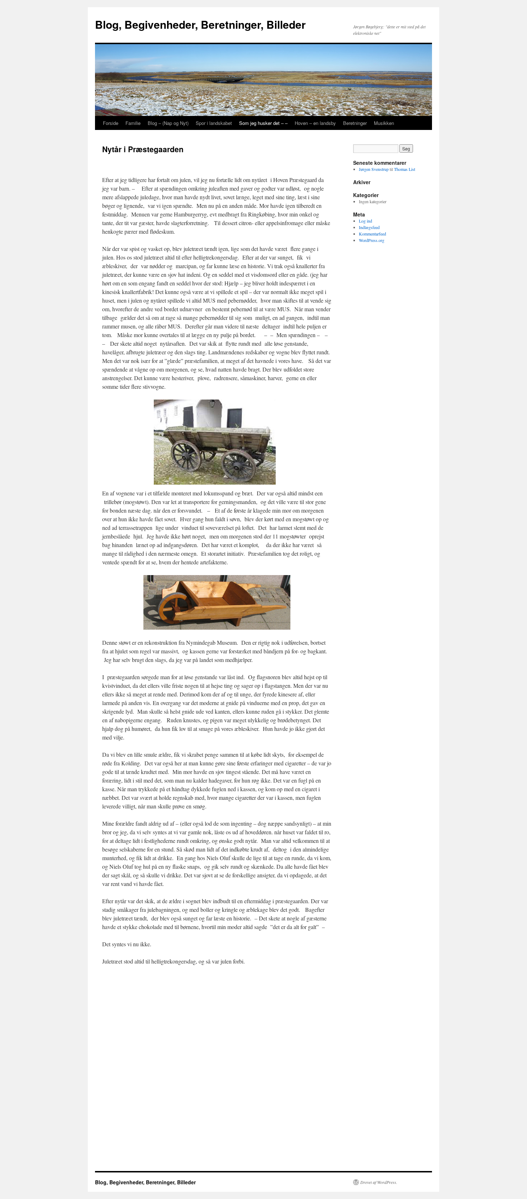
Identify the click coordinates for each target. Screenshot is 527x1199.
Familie (133, 123)
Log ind (365, 221)
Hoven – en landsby (315, 123)
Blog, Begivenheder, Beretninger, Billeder (200, 24)
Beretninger (355, 123)
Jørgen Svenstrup (374, 169)
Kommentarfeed (372, 234)
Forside (110, 123)
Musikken (384, 123)
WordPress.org (371, 240)
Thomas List (404, 169)
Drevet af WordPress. (378, 1182)
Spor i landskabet (214, 123)
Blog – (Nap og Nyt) (168, 123)
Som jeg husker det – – (263, 123)
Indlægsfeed (369, 227)
